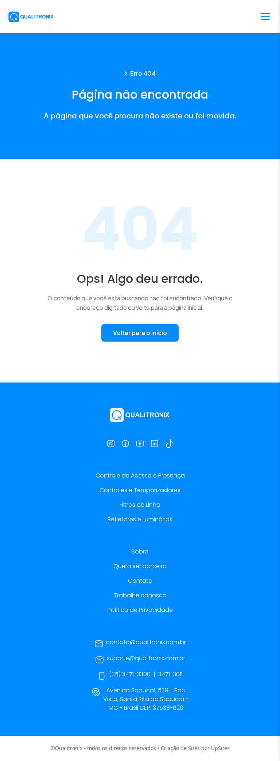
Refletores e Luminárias (140, 519)
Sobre (140, 551)
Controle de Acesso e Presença (140, 475)
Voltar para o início (140, 332)
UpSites (220, 748)
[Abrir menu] (265, 16)
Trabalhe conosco (140, 595)
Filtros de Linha (140, 505)
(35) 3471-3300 (130, 674)
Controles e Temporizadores (140, 490)
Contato (140, 581)
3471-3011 (170, 674)
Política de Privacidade (140, 610)
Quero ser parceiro (140, 566)
